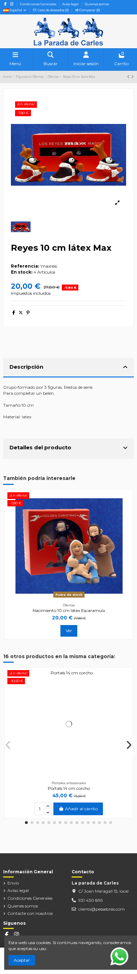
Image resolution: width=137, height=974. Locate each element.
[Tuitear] (21, 312)
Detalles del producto (40, 447)
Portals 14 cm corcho (69, 788)
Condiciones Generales (38, 4)
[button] (26, 822)
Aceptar (22, 960)
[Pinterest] (28, 312)
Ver (69, 630)
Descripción (26, 366)
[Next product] (132, 76)
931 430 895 (90, 900)
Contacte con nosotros (30, 913)
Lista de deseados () (53, 10)
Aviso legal (70, 4)
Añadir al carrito (81, 808)
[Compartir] (13, 312)
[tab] (68, 368)
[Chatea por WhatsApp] (119, 956)
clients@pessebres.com (101, 909)
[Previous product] (129, 76)
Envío (13, 883)
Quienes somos (97, 4)
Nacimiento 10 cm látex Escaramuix (69, 610)
